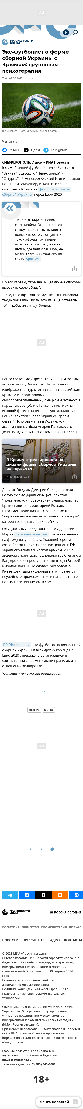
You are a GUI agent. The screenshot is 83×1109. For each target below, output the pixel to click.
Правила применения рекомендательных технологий (33, 996)
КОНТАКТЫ (73, 940)
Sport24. (33, 259)
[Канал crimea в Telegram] (10, 895)
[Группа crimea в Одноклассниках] (60, 895)
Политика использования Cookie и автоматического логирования (28, 982)
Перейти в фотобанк (49, 131)
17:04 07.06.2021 (12, 78)
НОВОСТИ (10, 940)
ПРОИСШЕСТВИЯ (54, 927)
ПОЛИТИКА (11, 927)
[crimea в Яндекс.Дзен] (43, 895)
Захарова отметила (31, 534)
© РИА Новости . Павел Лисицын (19, 131)
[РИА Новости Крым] (17, 42)
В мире (48, 709)
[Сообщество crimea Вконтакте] (27, 895)
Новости (34, 709)
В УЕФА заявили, (16, 644)
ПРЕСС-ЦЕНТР (33, 940)
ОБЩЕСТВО (30, 927)
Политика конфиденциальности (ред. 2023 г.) (35, 989)
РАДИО (54, 940)
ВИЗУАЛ (75, 927)
